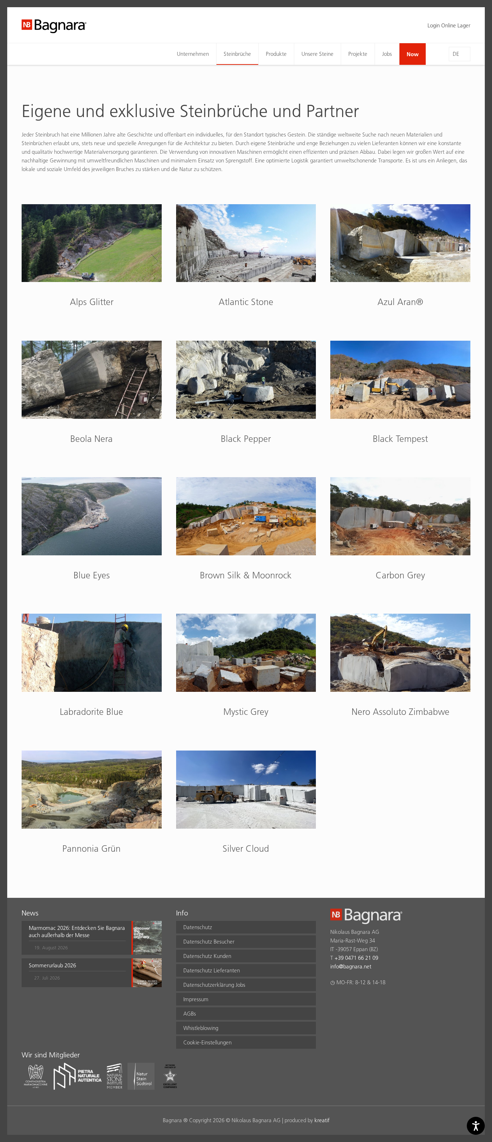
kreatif (322, 1120)
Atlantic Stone (246, 301)
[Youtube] (376, 1001)
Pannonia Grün (91, 848)
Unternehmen (193, 53)
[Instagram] (348, 1001)
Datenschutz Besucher (208, 941)
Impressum (196, 999)
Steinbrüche (237, 53)
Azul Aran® (400, 301)
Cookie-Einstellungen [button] (207, 1042)
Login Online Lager (449, 25)
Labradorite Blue (91, 711)
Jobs (387, 53)
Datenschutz (197, 927)
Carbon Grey (400, 575)
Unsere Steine (317, 53)
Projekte (357, 53)
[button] (77, 938)
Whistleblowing (200, 1028)
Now (413, 54)
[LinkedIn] (362, 1001)
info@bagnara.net (350, 966)
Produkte (276, 53)
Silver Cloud (246, 848)
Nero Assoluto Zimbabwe (400, 711)
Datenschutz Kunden (207, 956)
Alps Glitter (91, 301)
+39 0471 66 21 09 (356, 957)
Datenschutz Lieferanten (211, 970)
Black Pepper (246, 438)
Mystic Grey (245, 711)
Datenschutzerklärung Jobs (214, 984)
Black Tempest (400, 438)
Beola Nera (91, 438)
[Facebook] (334, 1001)
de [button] (456, 53)
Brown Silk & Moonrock (246, 575)
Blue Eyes (91, 575)
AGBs (189, 1013)
